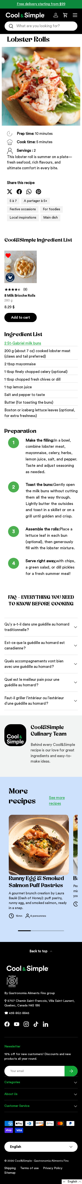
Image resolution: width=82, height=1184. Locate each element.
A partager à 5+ (35, 201)
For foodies (51, 209)
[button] (65, 15)
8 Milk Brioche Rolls (19, 295)
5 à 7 (13, 201)
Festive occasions (23, 209)
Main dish (50, 217)
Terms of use (29, 1168)
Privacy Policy (52, 1168)
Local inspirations (23, 217)
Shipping (10, 1168)
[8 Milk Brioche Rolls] (20, 267)
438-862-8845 (19, 1013)
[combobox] (41, 26)
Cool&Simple (23, 1160)
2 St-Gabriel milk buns (22, 343)
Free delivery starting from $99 (41, 4)
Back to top (39, 951)
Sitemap (10, 1172)
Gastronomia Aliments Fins (27, 993)
